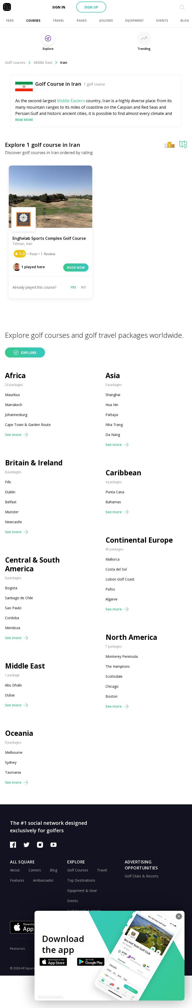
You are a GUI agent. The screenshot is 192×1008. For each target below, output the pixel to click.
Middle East (43, 62)
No (83, 287)
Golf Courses (77, 870)
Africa (15, 375)
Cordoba (12, 617)
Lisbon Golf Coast (120, 579)
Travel (102, 870)
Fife (8, 482)
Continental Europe (139, 540)
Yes (73, 287)
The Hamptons (118, 666)
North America (131, 637)
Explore (28, 352)
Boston (112, 696)
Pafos (110, 589)
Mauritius (12, 394)
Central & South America (32, 564)
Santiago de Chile (19, 597)
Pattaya (112, 414)
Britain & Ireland (33, 462)
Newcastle (13, 521)
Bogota (11, 588)
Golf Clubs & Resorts (141, 876)
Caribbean (123, 472)
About (15, 870)
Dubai (9, 695)
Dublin (10, 492)
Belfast (10, 502)
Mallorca (113, 559)
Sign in (58, 7)
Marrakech (13, 404)
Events (72, 900)
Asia (113, 375)
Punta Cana (115, 492)
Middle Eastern (71, 100)
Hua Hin (112, 404)
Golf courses (15, 62)
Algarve (112, 599)
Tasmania (13, 772)
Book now (76, 267)
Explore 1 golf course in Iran (42, 144)
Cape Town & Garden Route (28, 424)
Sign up (91, 7)
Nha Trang (114, 424)
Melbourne (13, 752)
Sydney (10, 762)
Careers (34, 870)
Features (17, 880)
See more (13, 434)
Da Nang (113, 434)
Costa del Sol (116, 569)
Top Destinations (81, 880)
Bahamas (113, 502)
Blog (53, 870)
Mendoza (12, 627)
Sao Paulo (13, 607)
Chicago (112, 686)
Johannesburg (16, 414)
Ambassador (43, 880)
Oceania (19, 733)
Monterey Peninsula (122, 656)
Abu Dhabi (13, 685)
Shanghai (113, 394)
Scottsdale (114, 676)
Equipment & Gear (82, 890)
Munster (11, 511)
